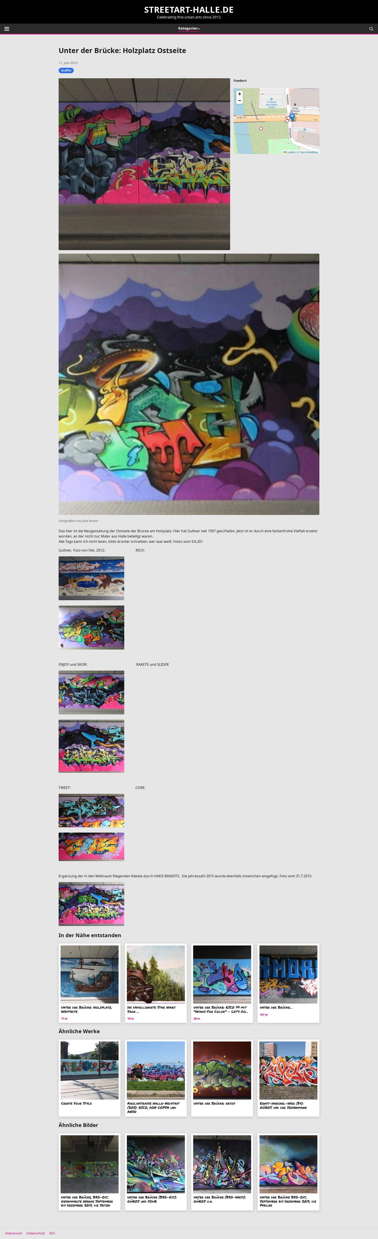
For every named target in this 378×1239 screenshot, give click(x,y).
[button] (292, 117)
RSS (52, 1233)
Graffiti (66, 70)
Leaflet (290, 152)
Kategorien (188, 28)
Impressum (13, 1233)
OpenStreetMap (308, 152)
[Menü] (6, 28)
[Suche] (371, 28)
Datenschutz (35, 1233)
